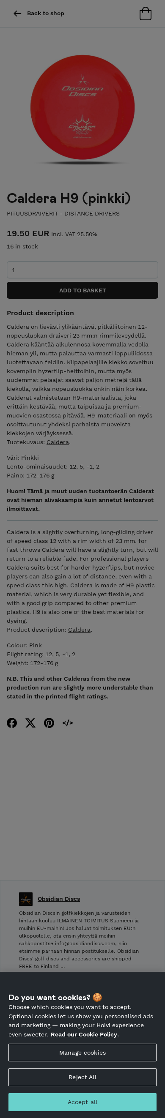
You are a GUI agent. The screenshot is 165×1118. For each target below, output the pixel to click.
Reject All (82, 1077)
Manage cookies (82, 1052)
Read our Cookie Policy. (85, 1034)
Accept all (82, 1102)
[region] (82, 1045)
